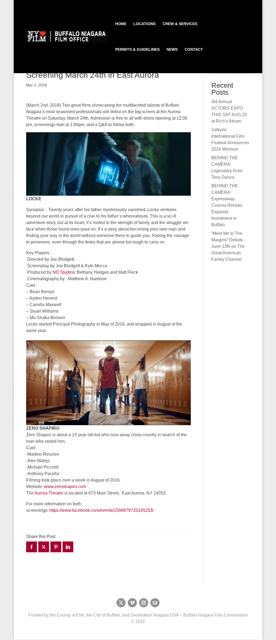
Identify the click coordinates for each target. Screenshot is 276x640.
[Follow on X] (121, 602)
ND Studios (64, 272)
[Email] (155, 602)
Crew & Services (180, 24)
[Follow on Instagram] (143, 602)
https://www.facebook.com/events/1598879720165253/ (101, 510)
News (172, 50)
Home (120, 24)
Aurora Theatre (48, 493)
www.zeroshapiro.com (65, 486)
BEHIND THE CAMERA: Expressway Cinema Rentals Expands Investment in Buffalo (226, 205)
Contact (194, 50)
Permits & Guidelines (137, 50)
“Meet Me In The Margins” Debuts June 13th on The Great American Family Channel (228, 246)
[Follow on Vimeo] (132, 602)
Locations (144, 24)
